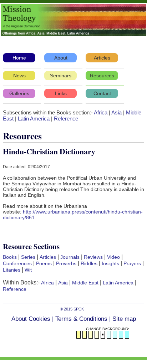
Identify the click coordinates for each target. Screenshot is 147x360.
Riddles (89, 263)
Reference (66, 118)
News (19, 75)
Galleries (19, 93)
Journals (70, 257)
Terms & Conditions (81, 318)
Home (19, 58)
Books (10, 257)
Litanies (11, 270)
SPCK (79, 309)
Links (61, 93)
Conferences (17, 263)
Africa (100, 112)
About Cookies (30, 318)
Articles (102, 58)
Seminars (60, 75)
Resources (102, 75)
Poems (44, 263)
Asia (116, 112)
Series (28, 257)
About (60, 58)
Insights (110, 263)
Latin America (34, 118)
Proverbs (66, 263)
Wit (28, 270)
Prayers (132, 263)
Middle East (85, 283)
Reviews (93, 257)
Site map (124, 318)
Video (113, 257)
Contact (102, 93)
